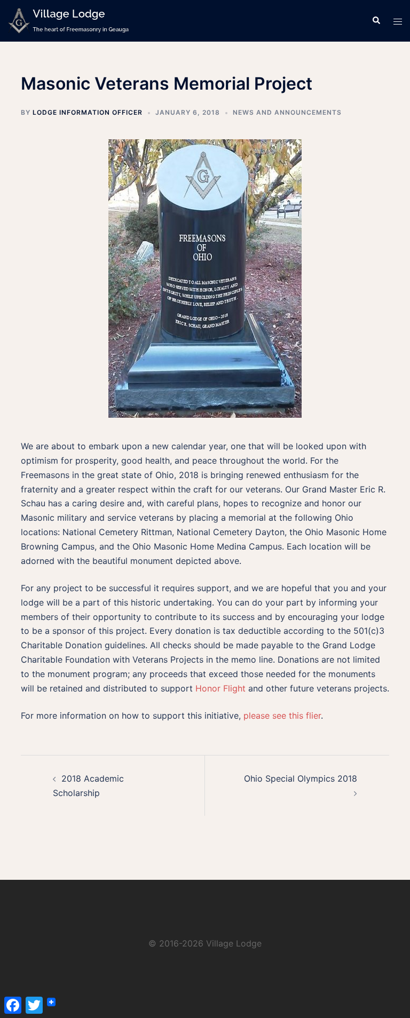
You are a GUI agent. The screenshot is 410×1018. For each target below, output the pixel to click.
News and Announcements (287, 112)
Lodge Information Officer (88, 112)
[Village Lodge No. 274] (68, 20)
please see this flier (282, 715)
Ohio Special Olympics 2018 (300, 778)
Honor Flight (220, 688)
